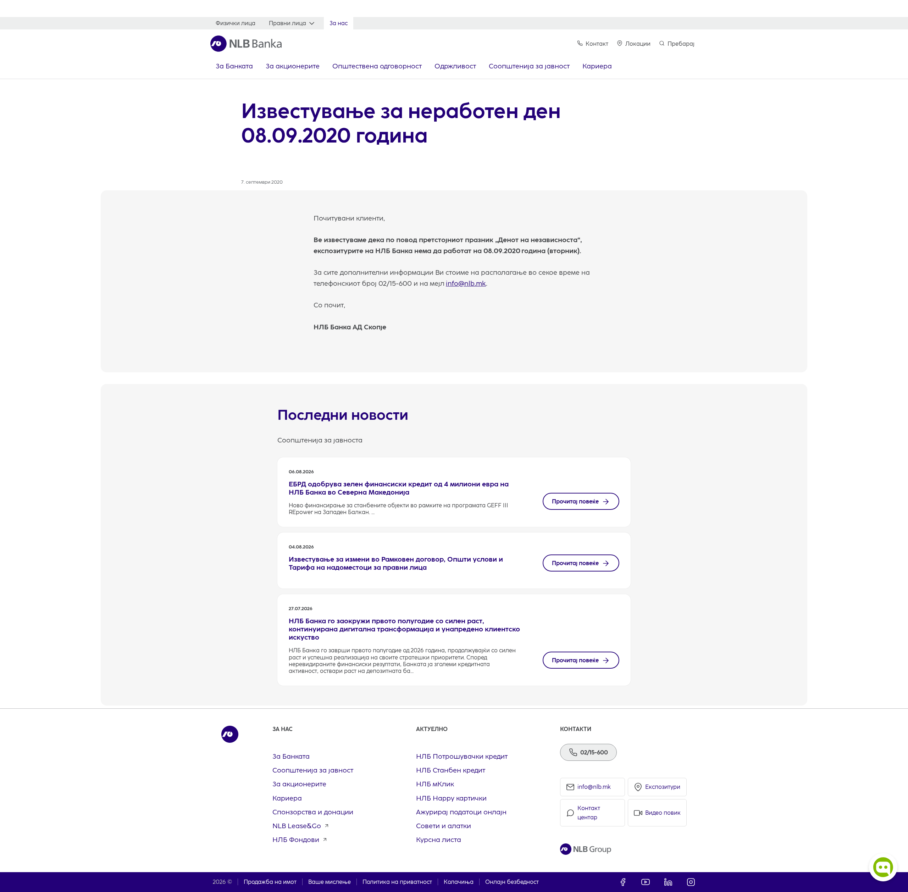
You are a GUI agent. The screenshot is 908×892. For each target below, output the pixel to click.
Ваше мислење (329, 882)
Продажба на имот (270, 882)
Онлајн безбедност (512, 882)
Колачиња (459, 882)
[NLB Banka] (246, 43)
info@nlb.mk (466, 283)
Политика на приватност (397, 882)
